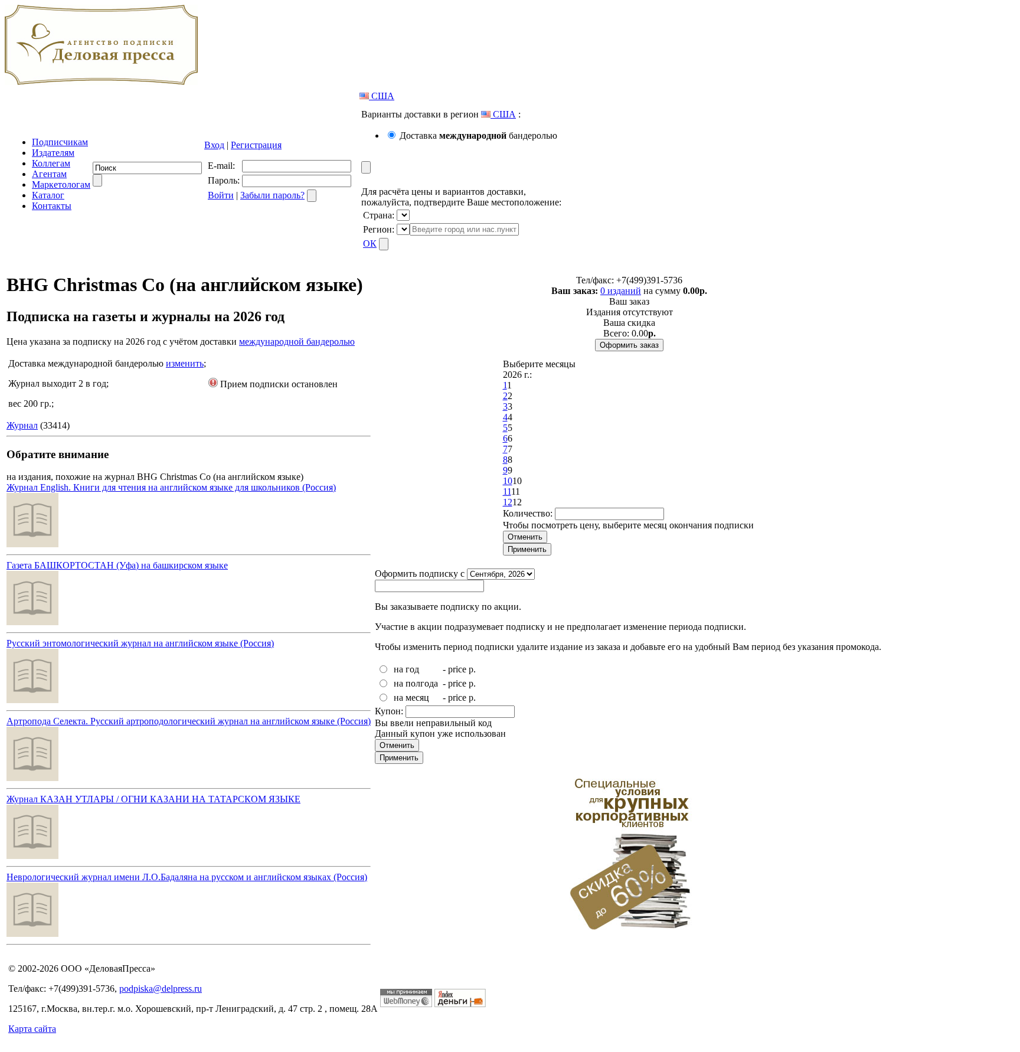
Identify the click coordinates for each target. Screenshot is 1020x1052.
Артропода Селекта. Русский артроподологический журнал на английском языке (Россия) (188, 721)
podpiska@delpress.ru (160, 989)
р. (472, 669)
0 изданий (620, 291)
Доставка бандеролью (478, 135)
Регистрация (256, 145)
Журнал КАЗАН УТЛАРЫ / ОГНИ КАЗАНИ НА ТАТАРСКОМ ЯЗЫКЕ (153, 799)
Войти (221, 195)
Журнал (22, 425)
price (457, 669)
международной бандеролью (297, 341)
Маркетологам (61, 184)
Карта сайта (32, 1029)
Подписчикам (60, 142)
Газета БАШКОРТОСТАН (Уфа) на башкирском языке (117, 565)
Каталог (48, 195)
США (381, 96)
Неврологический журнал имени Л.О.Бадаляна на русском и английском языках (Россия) (186, 877)
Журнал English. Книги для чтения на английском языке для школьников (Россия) (171, 487)
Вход (214, 145)
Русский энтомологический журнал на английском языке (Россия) (140, 643)
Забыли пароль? (272, 195)
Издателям (53, 153)
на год (406, 669)
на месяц (411, 697)
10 (507, 481)
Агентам (49, 174)
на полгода (416, 683)
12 (507, 502)
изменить (185, 363)
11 (507, 491)
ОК (370, 244)
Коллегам (51, 163)
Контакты (51, 206)
